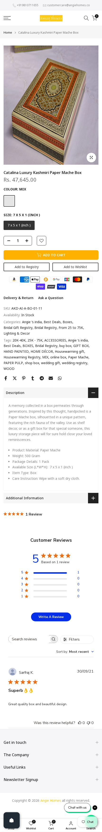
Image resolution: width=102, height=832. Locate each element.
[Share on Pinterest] (24, 378)
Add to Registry (27, 267)
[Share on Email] (51, 378)
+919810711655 (27, 5)
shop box (32, 363)
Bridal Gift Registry (18, 327)
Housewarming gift (69, 351)
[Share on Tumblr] (33, 378)
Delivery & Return (18, 298)
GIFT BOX (81, 345)
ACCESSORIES (55, 340)
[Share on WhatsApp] (60, 378)
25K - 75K (35, 340)
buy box (65, 345)
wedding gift (50, 363)
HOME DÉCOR (42, 351)
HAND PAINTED (16, 351)
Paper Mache (78, 357)
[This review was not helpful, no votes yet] (88, 722)
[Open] (12, 820)
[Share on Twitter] (15, 378)
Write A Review (51, 617)
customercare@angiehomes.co (68, 5)
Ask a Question (50, 298)
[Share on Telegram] (42, 378)
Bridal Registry (45, 327)
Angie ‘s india (32, 322)
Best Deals (52, 322)
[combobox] (75, 651)
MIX (45, 357)
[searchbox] (29, 639)
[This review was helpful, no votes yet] (79, 722)
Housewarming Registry (22, 357)
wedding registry (74, 363)
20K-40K (19, 340)
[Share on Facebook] (6, 378)
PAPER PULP (13, 363)
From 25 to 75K (71, 327)
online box (58, 357)
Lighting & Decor (17, 333)
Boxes (67, 322)
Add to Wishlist (75, 267)
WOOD (9, 368)
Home (8, 32)
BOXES (28, 345)
